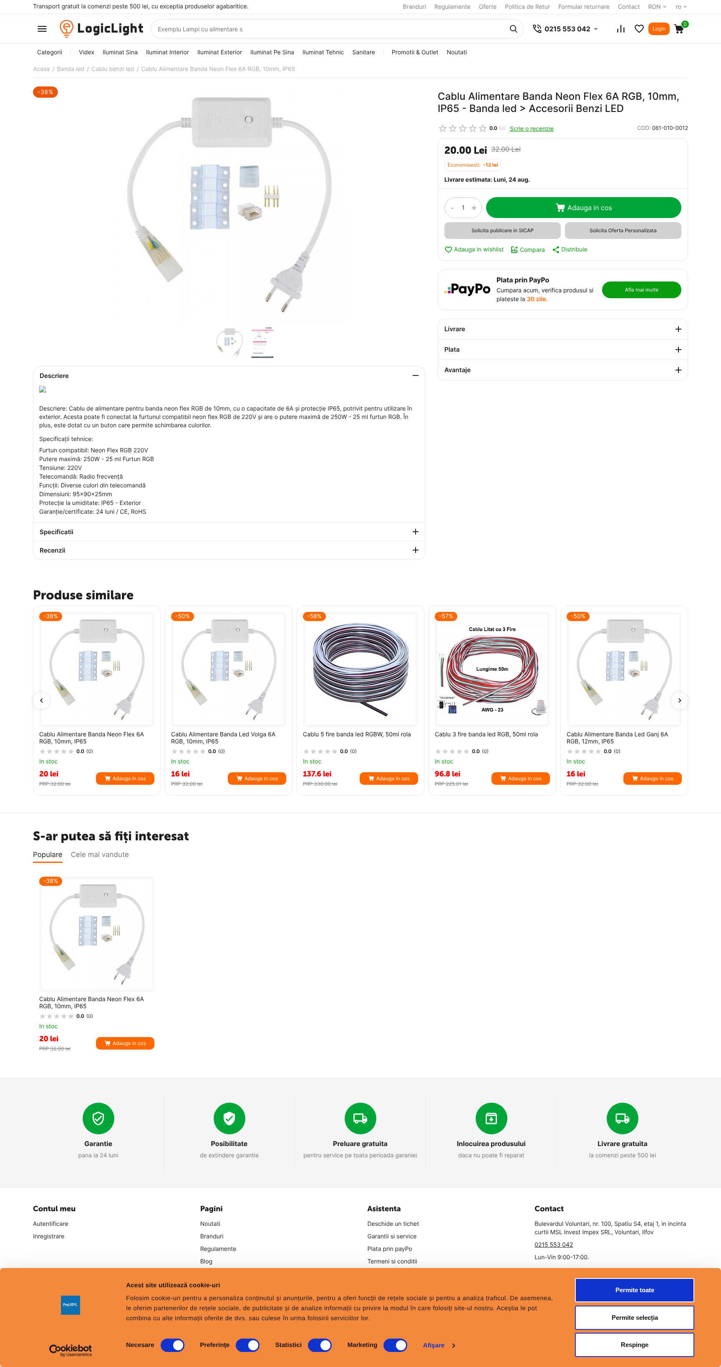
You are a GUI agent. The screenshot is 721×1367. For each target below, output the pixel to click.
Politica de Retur (527, 6)
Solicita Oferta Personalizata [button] (623, 230)
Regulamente (452, 6)
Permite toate (634, 1289)
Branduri (414, 6)
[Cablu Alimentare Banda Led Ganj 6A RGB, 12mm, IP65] (624, 669)
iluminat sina (120, 52)
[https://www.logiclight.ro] (101, 29)
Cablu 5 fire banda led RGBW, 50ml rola (357, 734)
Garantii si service (392, 1236)
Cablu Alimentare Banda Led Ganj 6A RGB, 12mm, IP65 (617, 738)
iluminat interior (167, 52)
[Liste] (639, 29)
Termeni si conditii (393, 1261)
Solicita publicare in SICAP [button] (502, 230)
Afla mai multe (641, 290)
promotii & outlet (415, 52)
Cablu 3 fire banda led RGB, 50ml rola (486, 734)
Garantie (98, 1143)
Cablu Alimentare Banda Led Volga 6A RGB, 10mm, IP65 (223, 738)
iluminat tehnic (323, 52)
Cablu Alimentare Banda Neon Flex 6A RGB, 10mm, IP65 (91, 738)
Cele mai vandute (100, 855)
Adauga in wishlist (479, 249)
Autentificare (50, 1224)
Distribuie (574, 249)
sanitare (363, 52)
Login (659, 28)
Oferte (488, 6)
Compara (532, 249)
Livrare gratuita (622, 1143)
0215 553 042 (553, 1244)
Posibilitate (229, 1143)
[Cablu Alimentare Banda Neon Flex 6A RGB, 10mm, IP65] (229, 204)
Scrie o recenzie (532, 128)
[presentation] (41, 700)
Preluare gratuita (360, 1143)
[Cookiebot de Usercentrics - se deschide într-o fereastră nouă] (70, 1350)
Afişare (434, 1345)
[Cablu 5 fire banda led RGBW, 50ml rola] (360, 669)
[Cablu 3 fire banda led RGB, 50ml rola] (492, 669)
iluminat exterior (219, 52)
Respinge (634, 1344)
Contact (629, 6)
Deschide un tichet (393, 1224)
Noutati (457, 52)
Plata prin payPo (390, 1249)
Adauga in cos (589, 207)
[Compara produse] (621, 29)
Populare (48, 855)
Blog (206, 1261)
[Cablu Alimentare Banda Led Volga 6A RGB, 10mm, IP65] (228, 669)
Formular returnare (584, 6)
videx (86, 52)
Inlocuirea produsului (491, 1143)
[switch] (248, 1345)
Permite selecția (635, 1317)
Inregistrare (49, 1236)
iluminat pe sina (272, 52)
